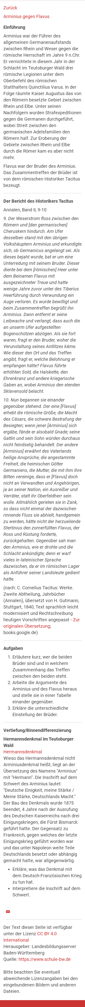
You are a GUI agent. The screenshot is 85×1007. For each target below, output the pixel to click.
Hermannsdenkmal (22, 752)
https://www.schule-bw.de (45, 959)
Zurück (10, 8)
